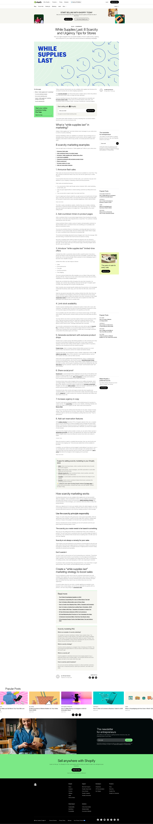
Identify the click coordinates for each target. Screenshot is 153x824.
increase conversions (89, 384)
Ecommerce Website (86, 811)
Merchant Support (86, 786)
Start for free (114, 2)
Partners (70, 791)
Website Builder (85, 809)
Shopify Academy (86, 793)
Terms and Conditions (118, 744)
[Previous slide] (73, 714)
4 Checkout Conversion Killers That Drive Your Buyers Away (74, 616)
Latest (59, 6)
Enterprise (66, 2)
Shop (110, 786)
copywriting (69, 403)
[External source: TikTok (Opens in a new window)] (111, 820)
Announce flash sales (62, 151)
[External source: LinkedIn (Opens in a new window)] (115, 820)
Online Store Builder (86, 807)
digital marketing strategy (86, 500)
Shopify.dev (98, 786)
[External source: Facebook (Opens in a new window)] (98, 820)
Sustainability (71, 807)
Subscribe (128, 740)
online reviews (71, 385)
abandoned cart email (61, 432)
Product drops (59, 348)
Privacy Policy (111, 149)
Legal (69, 795)
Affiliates (70, 793)
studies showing (62, 422)
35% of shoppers (77, 376)
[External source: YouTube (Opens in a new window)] (105, 820)
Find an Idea (40, 6)
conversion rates (77, 587)
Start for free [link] (90, 110)
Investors (70, 789)
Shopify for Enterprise (114, 793)
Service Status (71, 797)
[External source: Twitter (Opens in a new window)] (101, 820)
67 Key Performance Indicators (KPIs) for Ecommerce (73, 612)
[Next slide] (80, 714)
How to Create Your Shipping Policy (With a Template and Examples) (76, 604)
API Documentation (100, 789)
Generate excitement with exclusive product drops (70, 159)
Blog (35, 6)
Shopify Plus (112, 791)
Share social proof (61, 161)
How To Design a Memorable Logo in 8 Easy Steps (72, 602)
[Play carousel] (76, 714)
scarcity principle (62, 93)
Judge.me (62, 393)
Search (115, 6)
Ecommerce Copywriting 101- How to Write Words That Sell (74, 599)
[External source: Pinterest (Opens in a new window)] (118, 820)
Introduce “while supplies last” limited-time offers (70, 155)
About (69, 786)
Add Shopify (104, 387)
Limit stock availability (62, 157)
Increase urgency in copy (63, 163)
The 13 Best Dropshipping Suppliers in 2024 (70, 597)
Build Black (70, 809)
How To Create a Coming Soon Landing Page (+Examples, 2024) (75, 607)
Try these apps (88, 483)
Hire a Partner (85, 791)
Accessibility (71, 811)
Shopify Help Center (86, 789)
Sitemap (69, 820)
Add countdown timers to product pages (67, 153)
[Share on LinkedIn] (96, 678)
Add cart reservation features (64, 165)
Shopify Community (86, 795)
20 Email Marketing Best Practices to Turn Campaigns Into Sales (75, 614)
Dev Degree (98, 791)
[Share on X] (93, 678)
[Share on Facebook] (90, 678)
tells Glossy (59, 364)
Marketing (54, 6)
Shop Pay (111, 789)
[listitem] (76, 701)
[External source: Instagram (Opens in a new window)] (108, 820)
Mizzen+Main (59, 407)
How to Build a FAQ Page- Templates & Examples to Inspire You (75, 609)
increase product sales (62, 99)
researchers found (60, 297)
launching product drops (88, 360)
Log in (107, 2)
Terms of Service (53, 820)
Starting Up (47, 6)
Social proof (59, 373)
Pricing (60, 2)
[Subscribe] (117, 143)
